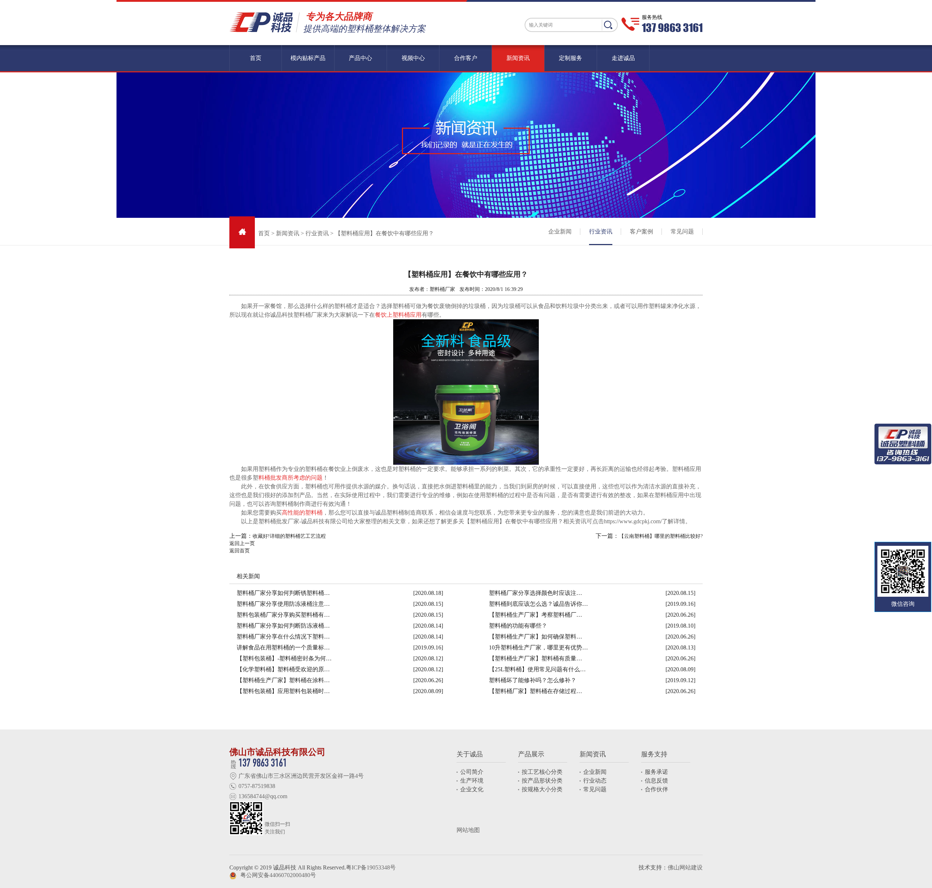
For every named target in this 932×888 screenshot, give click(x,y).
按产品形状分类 (542, 780)
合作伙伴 (656, 789)
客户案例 (641, 231)
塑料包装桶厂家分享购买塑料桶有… (283, 615)
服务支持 (654, 754)
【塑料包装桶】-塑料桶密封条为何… (284, 658)
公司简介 (471, 772)
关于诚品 (470, 754)
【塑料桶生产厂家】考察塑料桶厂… (535, 615)
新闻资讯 (287, 233)
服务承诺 (656, 772)
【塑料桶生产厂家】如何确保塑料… (535, 636)
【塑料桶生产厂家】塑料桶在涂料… (283, 680)
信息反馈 (656, 780)
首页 (264, 233)
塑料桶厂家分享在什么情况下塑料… (283, 636)
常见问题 (682, 231)
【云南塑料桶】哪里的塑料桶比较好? (661, 536)
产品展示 (531, 754)
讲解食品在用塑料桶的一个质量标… (283, 647)
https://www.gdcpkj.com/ (633, 521)
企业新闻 (560, 231)
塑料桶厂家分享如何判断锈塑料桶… (283, 593)
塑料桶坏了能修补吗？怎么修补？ (532, 680)
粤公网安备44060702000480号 (278, 875)
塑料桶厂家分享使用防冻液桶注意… (283, 604)
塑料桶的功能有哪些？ (518, 626)
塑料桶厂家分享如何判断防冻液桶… (283, 626)
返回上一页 (242, 543)
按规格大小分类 (542, 789)
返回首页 (239, 550)
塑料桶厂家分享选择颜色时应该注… (535, 593)
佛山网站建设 (685, 867)
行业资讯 (317, 233)
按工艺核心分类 (542, 772)
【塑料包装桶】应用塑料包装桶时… (283, 691)
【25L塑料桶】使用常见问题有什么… (537, 669)
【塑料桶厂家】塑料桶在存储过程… (535, 691)
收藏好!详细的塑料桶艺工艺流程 (289, 536)
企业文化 (471, 789)
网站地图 (468, 830)
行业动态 (595, 780)
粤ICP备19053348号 (371, 867)
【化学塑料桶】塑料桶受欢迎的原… (283, 669)
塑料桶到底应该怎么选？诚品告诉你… (538, 604)
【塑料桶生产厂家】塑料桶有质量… (535, 658)
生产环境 (471, 780)
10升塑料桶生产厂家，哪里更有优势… (538, 647)
